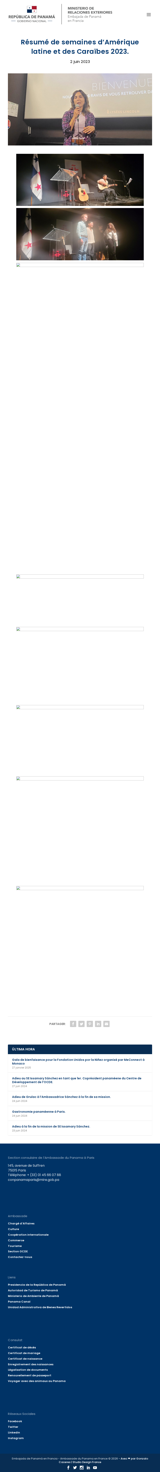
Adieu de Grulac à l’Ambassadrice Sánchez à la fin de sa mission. (61, 1097)
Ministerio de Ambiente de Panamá (33, 1296)
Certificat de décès (22, 1347)
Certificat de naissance (25, 1359)
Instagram (16, 1438)
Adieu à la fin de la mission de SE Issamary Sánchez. (51, 1126)
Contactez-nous (20, 1257)
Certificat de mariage (24, 1353)
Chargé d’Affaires (21, 1223)
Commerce (16, 1240)
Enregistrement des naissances (30, 1364)
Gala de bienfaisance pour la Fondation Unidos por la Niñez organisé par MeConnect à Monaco (78, 1062)
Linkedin (14, 1432)
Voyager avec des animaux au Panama (37, 1381)
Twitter (13, 1427)
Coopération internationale (28, 1235)
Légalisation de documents (28, 1370)
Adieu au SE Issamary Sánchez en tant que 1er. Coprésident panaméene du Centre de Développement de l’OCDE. (76, 1080)
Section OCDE (18, 1251)
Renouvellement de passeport (29, 1375)
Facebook (15, 1421)
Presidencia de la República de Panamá (37, 1285)
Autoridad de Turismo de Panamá (33, 1290)
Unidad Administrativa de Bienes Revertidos (40, 1307)
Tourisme (15, 1246)
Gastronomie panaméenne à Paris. (39, 1112)
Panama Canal (19, 1302)
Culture (13, 1229)
